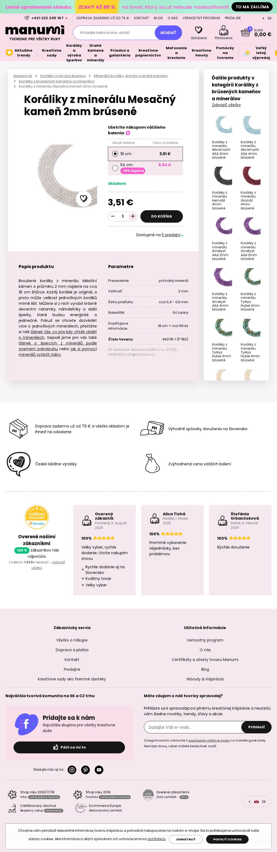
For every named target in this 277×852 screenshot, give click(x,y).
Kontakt (141, 18)
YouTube (100, 770)
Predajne (233, 18)
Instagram (73, 770)
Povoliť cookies (227, 839)
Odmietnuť (186, 839)
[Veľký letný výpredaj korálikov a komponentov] (138, 6)
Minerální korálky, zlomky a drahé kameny (131, 75)
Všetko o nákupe (72, 640)
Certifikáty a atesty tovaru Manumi (205, 659)
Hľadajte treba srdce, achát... (105, 32)
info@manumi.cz (140, 354)
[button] (84, 199)
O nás (173, 18)
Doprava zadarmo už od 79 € (103, 18)
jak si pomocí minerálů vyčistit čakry (58, 351)
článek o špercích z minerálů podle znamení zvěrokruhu (58, 346)
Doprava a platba (72, 650)
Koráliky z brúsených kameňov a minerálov (56, 81)
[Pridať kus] (133, 216)
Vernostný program (201, 18)
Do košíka (161, 216)
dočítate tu (156, 839)
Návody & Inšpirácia (205, 679)
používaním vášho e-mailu (209, 740)
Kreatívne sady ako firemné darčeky (72, 679)
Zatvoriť (271, 6)
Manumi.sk (23, 75)
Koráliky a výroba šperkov (63, 75)
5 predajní (171, 235)
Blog (158, 18)
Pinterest (86, 770)
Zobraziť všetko (226, 105)
